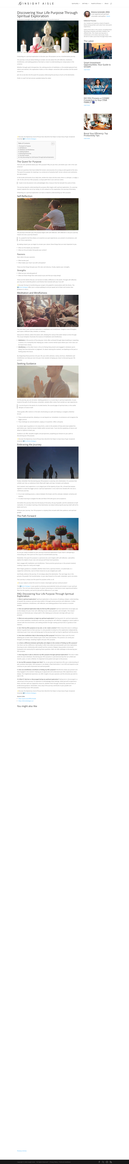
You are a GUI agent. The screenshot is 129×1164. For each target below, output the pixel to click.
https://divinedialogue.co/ (25, 701)
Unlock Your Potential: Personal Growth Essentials (37, 1139)
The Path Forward (24, 155)
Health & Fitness (96, 3)
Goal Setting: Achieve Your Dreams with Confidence (38, 992)
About (106, 3)
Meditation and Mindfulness (27, 149)
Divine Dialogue (23, 287)
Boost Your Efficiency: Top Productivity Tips (96, 134)
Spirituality (75, 3)
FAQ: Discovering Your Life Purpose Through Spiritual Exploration (37, 157)
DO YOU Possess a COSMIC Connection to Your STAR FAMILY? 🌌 (97, 100)
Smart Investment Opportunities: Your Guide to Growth (97, 64)
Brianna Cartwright (24, 19)
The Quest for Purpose (25, 146)
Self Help (84, 3)
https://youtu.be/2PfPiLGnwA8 (27, 698)
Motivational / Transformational (49, 19)
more (108, 16)
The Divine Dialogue (30, 139)
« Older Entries (31, 1151)
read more (87, 69)
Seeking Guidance (24, 151)
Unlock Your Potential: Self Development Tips (35, 1065)
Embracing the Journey (25, 153)
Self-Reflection (23, 148)
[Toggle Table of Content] (52, 143)
